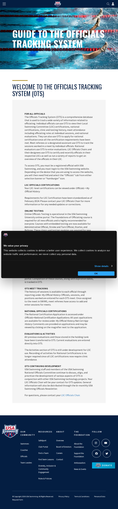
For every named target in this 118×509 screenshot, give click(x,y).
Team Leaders (26, 462)
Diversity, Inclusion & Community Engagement (47, 469)
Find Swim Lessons (46, 459)
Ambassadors (79, 463)
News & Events (80, 469)
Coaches (24, 450)
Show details (101, 266)
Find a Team (43, 453)
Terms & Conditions (81, 496)
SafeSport (42, 440)
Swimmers (24, 443)
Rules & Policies (45, 478)
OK (96, 273)
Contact (59, 459)
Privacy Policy (64, 496)
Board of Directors (63, 447)
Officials (23, 456)
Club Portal (43, 447)
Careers (59, 453)
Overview (60, 440)
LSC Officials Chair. (70, 395)
